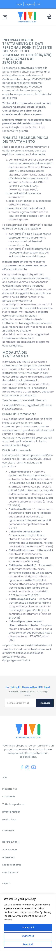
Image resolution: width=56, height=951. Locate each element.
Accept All (28, 927)
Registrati (30, 4)
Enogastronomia (11, 864)
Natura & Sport (10, 841)
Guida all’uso (9, 819)
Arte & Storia (9, 849)
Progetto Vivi (9, 788)
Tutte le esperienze (13, 804)
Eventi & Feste (10, 872)
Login (19, 4)
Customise (28, 935)
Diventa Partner (11, 811)
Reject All (28, 944)
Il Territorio (8, 796)
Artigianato (8, 857)
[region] (28, 922)
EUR (39, 4)
